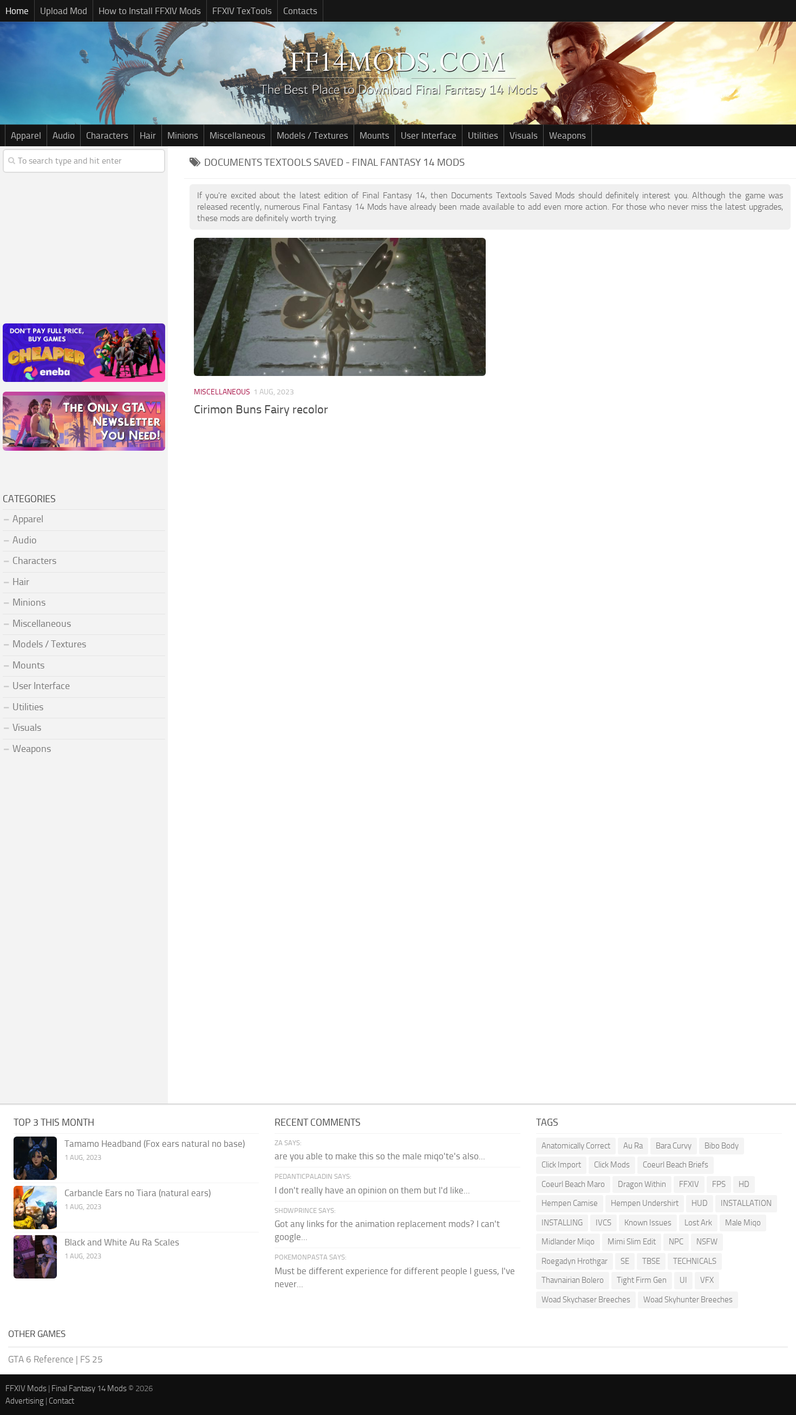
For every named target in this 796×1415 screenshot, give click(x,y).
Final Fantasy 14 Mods (89, 1388)
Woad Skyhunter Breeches (688, 1299)
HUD (699, 1203)
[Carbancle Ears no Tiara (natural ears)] (35, 1207)
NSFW (706, 1242)
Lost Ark (698, 1223)
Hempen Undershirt (644, 1203)
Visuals (524, 135)
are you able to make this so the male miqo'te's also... (380, 1156)
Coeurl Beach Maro (573, 1184)
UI (683, 1280)
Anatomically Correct (575, 1146)
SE (625, 1261)
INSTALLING (562, 1223)
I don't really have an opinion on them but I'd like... (372, 1190)
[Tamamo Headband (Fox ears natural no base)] (35, 1158)
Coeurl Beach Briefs (675, 1165)
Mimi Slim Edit (632, 1242)
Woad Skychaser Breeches (585, 1299)
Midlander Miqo (568, 1242)
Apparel (26, 135)
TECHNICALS (694, 1261)
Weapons (567, 135)
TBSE (651, 1261)
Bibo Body (721, 1146)
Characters (107, 135)
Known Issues (647, 1223)
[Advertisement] (490, 511)
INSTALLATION (746, 1203)
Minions (182, 135)
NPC (676, 1242)
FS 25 (91, 1359)
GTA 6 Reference (41, 1359)
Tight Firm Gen (642, 1280)
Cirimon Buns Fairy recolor (261, 410)
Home (17, 10)
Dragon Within (642, 1184)
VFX (707, 1280)
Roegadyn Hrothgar (574, 1261)
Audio (64, 135)
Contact (61, 1401)
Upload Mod (63, 10)
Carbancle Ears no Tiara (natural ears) (137, 1192)
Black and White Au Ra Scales (121, 1242)
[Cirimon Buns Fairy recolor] (339, 306)
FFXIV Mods (26, 1388)
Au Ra (633, 1146)
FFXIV (689, 1184)
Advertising (24, 1401)
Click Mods (612, 1165)
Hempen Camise (569, 1203)
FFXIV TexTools (242, 10)
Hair (148, 135)
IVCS (603, 1223)
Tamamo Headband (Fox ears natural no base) (154, 1143)
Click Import (561, 1165)
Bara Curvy (673, 1146)
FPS (719, 1184)
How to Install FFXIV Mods (150, 10)
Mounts (374, 135)
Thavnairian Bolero (572, 1280)
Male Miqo (743, 1223)
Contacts (300, 10)
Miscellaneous (237, 135)
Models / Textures (312, 135)
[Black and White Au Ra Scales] (35, 1256)
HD (744, 1184)
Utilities (483, 135)
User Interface (428, 135)
